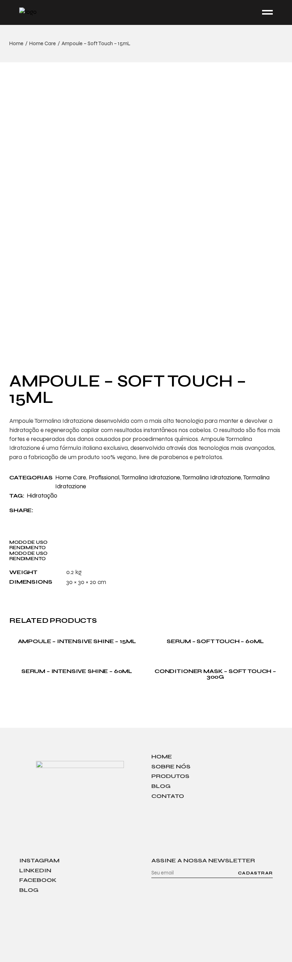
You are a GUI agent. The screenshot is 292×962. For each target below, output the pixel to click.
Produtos (170, 776)
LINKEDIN (35, 870)
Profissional (104, 477)
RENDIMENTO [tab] (27, 547)
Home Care (70, 477)
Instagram (39, 860)
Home (161, 756)
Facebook (38, 880)
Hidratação (42, 495)
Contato (167, 796)
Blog (161, 786)
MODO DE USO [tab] (28, 542)
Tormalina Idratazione (150, 477)
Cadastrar (255, 873)
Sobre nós (171, 766)
